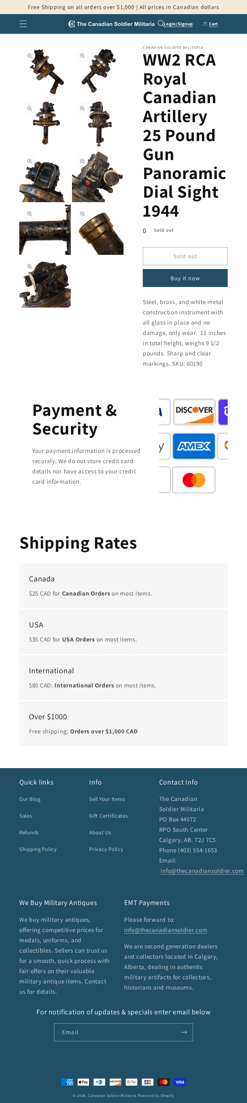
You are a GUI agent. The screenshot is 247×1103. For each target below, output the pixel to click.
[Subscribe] (184, 1032)
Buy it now (185, 278)
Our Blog (30, 799)
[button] (23, 23)
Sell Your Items (107, 799)
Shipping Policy (38, 849)
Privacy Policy (106, 849)
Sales (25, 815)
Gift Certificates (108, 815)
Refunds (29, 832)
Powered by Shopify (156, 1095)
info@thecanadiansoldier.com (202, 870)
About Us (100, 832)
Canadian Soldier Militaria (112, 1095)
